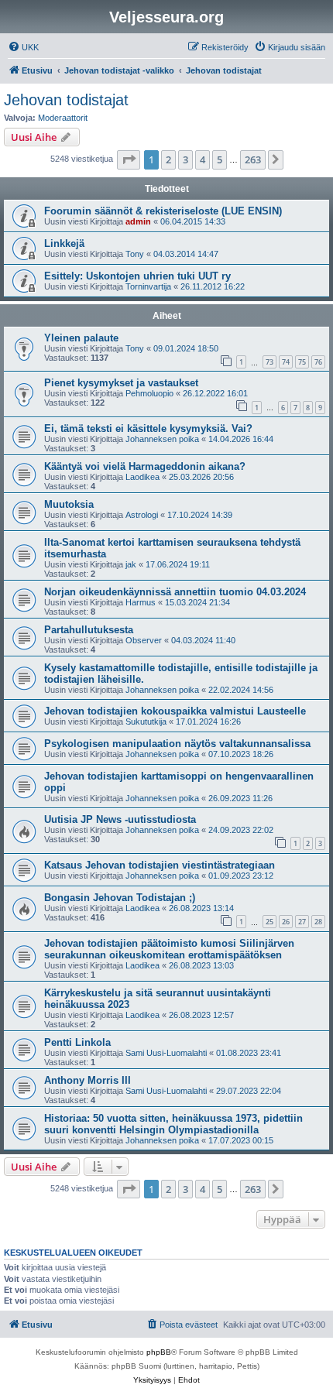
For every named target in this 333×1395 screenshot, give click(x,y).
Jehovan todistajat (66, 99)
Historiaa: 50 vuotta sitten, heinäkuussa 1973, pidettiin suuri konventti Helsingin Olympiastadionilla (173, 1124)
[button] (128, 159)
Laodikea (142, 477)
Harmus (140, 602)
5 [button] (219, 159)
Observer (143, 640)
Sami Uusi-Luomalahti (166, 1052)
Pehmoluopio (149, 393)
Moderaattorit (63, 117)
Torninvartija (148, 286)
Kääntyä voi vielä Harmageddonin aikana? (144, 466)
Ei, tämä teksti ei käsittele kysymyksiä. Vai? (148, 428)
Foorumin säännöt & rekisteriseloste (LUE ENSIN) (163, 211)
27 (302, 922)
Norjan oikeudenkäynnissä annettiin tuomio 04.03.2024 (175, 592)
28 (318, 922)
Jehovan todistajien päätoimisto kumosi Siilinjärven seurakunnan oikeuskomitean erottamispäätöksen (169, 949)
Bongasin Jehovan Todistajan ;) (119, 897)
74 (286, 362)
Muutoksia (69, 504)
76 (318, 362)
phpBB (158, 1352)
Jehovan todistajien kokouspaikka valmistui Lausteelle (175, 711)
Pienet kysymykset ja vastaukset (121, 383)
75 (302, 362)
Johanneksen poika (162, 439)
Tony (134, 254)
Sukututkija (145, 721)
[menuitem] (23, 47)
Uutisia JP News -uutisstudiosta (120, 819)
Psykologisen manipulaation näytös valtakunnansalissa (177, 743)
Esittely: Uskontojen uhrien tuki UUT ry (137, 276)
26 (286, 922)
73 (269, 362)
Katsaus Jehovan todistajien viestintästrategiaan (159, 865)
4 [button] (202, 159)
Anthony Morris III (87, 1080)
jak (130, 564)
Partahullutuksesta (88, 630)
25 (269, 922)
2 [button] (168, 159)
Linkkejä (64, 243)
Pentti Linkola (77, 1042)
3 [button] (185, 159)
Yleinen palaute (81, 338)
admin (138, 221)
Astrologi (141, 514)
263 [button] (253, 159)
